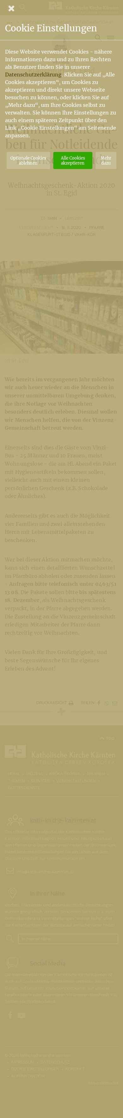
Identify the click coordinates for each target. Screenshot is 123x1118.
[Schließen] (61, 8)
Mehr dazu (106, 160)
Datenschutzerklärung (33, 74)
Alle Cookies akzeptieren (73, 160)
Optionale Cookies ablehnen (28, 160)
